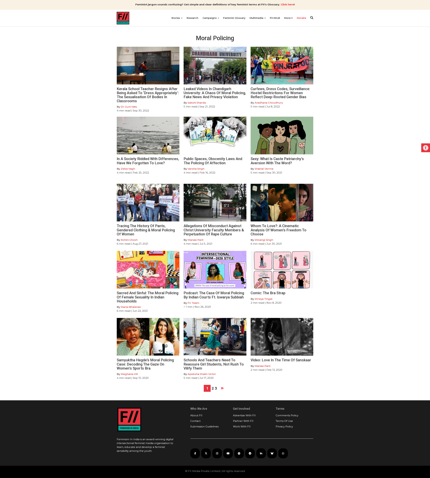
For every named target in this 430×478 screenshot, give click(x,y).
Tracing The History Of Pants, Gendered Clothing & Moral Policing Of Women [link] (146, 230)
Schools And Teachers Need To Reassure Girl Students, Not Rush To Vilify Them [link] (214, 364)
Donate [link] (301, 18)
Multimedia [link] (257, 18)
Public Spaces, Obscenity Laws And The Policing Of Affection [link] (213, 161)
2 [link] (213, 388)
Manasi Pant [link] (195, 239)
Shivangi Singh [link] (264, 239)
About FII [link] (196, 415)
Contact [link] (195, 421)
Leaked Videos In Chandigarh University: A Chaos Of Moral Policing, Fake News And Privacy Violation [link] (215, 93)
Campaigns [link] (210, 18)
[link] (425, 147)
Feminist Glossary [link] (234, 18)
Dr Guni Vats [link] (129, 106)
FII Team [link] (193, 302)
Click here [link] (287, 4)
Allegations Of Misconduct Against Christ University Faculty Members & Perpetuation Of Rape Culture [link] (214, 230)
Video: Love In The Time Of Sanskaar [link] (281, 360)
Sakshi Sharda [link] (197, 102)
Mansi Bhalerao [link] (131, 307)
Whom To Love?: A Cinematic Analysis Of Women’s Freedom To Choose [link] (278, 230)
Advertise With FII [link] (244, 415)
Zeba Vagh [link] (128, 168)
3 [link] (216, 388)
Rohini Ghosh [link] (129, 239)
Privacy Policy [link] (284, 426)
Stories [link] (176, 18)
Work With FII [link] (242, 426)
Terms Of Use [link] (284, 421)
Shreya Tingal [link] (263, 298)
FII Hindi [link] (275, 18)
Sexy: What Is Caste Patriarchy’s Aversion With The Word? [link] (277, 161)
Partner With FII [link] (243, 421)
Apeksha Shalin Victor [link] (202, 374)
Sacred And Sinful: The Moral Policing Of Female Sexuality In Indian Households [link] (147, 297)
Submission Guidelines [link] (204, 426)
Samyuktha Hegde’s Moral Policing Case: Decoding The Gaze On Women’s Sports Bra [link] (145, 364)
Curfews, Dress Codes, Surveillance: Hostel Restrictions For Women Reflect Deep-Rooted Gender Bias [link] (280, 93)
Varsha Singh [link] (196, 168)
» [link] (222, 388)
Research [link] (192, 18)
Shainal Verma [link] (264, 168)
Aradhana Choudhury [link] (269, 102)
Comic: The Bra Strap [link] (268, 293)
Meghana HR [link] (129, 374)
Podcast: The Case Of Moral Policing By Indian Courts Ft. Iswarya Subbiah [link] (214, 295)
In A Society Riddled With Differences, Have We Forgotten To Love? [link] (148, 161)
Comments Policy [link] (287, 415)
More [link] (287, 18)
